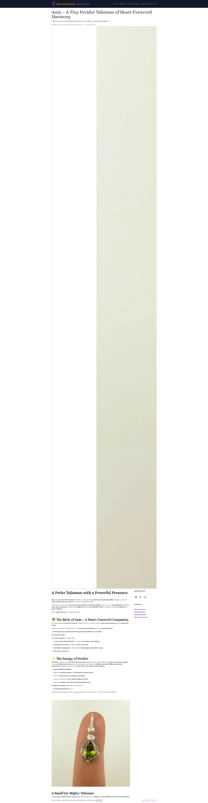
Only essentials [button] (146, 800)
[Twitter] (141, 597)
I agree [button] (153, 800)
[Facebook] (136, 597)
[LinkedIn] (145, 597)
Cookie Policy (99, 800)
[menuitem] (120, 4)
